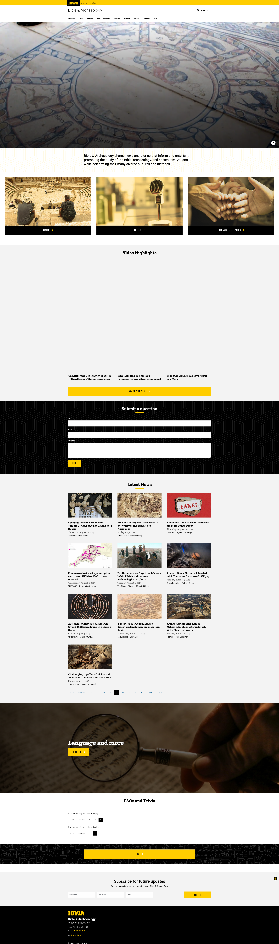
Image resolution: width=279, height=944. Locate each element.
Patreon (126, 19)
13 (117, 693)
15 (130, 692)
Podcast (137, 230)
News (81, 19)
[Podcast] (139, 201)
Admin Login (76, 935)
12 (111, 692)
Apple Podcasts (103, 19)
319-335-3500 (78, 930)
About (136, 19)
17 (142, 692)
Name (70, 418)
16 (136, 692)
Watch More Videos (137, 391)
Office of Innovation (88, 3)
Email (70, 430)
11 (104, 692)
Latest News (139, 484)
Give (155, 19)
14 (123, 692)
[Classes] (48, 201)
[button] (202, 10)
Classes (71, 19)
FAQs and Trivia (139, 800)
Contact (146, 19)
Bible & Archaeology (85, 10)
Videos (90, 19)
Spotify (117, 19)
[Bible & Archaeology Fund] (231, 201)
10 (98, 692)
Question (71, 441)
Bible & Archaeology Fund (229, 230)
